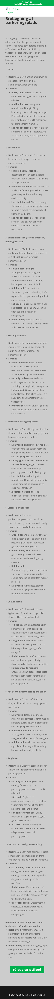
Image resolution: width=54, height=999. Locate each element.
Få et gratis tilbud (27, 970)
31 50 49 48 (27, 2)
